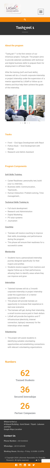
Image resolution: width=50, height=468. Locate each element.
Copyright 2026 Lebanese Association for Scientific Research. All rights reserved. (25, 458)
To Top (40, 460)
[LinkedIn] (25, 465)
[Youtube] (29, 465)
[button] (7, 108)
